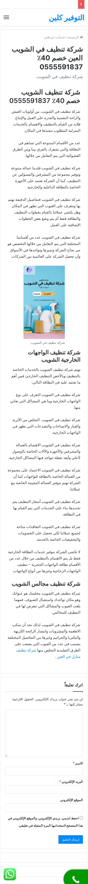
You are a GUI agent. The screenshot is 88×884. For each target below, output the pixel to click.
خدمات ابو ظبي (54, 37)
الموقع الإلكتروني (71, 800)
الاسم (78, 763)
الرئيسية (74, 37)
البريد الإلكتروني (71, 781)
